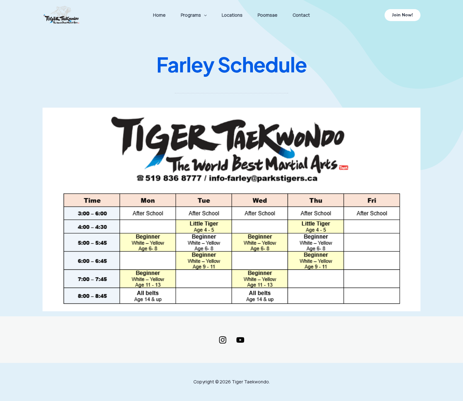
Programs (191, 15)
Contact (301, 15)
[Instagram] (223, 340)
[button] (204, 15)
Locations (232, 15)
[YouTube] (240, 340)
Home (159, 15)
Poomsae (267, 15)
